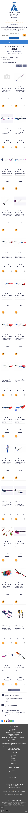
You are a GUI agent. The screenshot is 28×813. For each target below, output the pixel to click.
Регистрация (14, 772)
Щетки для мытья (7, 59)
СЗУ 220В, (17, 33)
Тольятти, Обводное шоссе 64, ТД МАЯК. (14, 791)
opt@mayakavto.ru (14, 24)
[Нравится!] (11, 106)
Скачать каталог (14, 38)
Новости (13, 763)
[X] (6, 721)
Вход (14, 770)
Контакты (14, 17)
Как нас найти (14, 15)
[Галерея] (20, 87)
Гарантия (13, 760)
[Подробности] (8, 87)
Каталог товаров (15, 42)
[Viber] (9, 721)
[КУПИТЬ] (3, 106)
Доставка (13, 757)
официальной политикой (14, 804)
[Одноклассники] (4, 721)
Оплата (13, 758)
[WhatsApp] (11, 721)
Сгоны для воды (14, 57)
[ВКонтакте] (2, 721)
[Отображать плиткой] (17, 66)
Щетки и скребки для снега (9, 62)
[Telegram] (13, 721)
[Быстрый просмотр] (6, 87)
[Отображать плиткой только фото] (21, 66)
